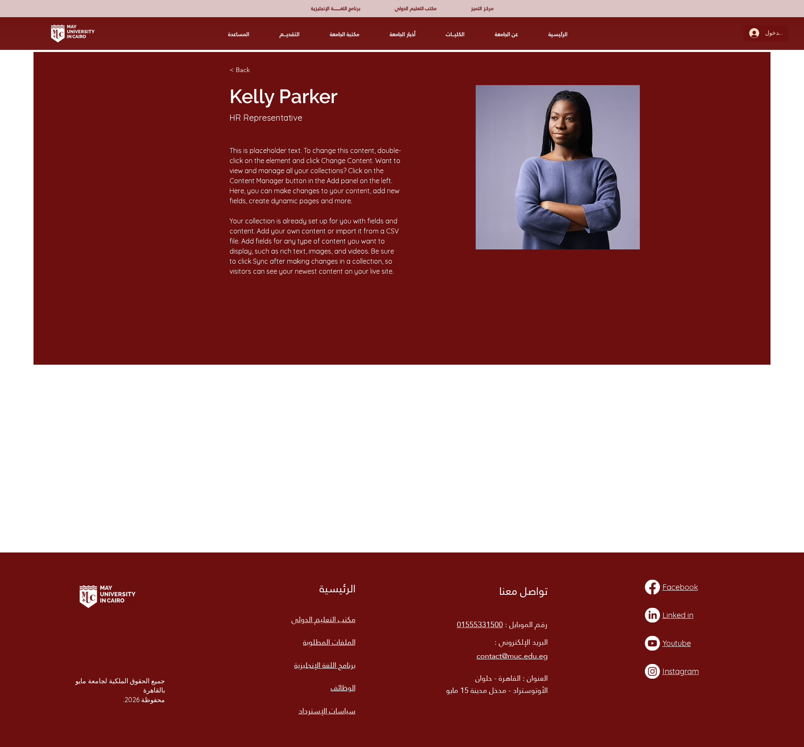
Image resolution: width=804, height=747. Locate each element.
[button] (336, 8)
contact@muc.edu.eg (512, 656)
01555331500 (480, 624)
